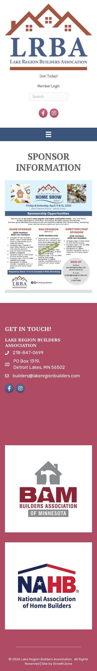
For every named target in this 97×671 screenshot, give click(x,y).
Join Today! (48, 76)
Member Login (49, 86)
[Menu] (48, 134)
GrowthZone (62, 664)
